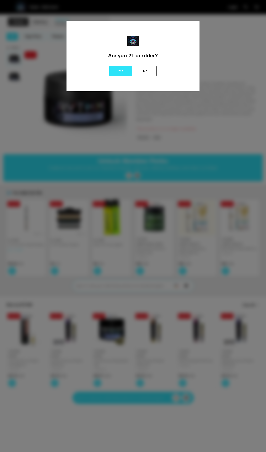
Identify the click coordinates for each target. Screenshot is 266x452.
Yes (120, 71)
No (145, 71)
